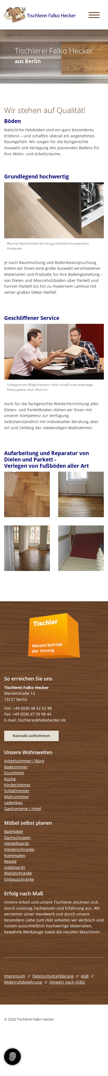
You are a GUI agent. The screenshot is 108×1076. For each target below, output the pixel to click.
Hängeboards (16, 843)
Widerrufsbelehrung (23, 982)
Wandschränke (18, 873)
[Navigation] (94, 14)
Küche (10, 778)
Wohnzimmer (16, 796)
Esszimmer (14, 772)
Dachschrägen (17, 837)
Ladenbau (13, 802)
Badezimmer (16, 767)
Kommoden (14, 855)
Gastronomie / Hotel (22, 808)
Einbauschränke (19, 879)
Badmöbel (13, 831)
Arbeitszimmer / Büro (24, 760)
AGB (85, 976)
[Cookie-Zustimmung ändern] (12, 1056)
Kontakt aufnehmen (31, 735)
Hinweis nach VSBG (67, 982)
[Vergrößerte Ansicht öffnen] (54, 210)
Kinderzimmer (17, 784)
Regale (10, 861)
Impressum (14, 976)
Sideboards (14, 867)
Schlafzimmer (17, 790)
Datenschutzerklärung (53, 976)
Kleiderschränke (19, 849)
